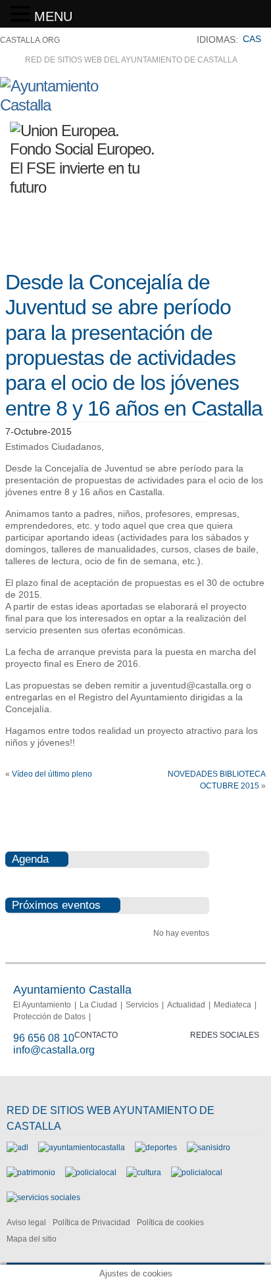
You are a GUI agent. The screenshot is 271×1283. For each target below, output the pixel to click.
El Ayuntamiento (42, 1004)
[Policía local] (90, 1172)
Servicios (142, 1004)
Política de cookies (170, 1222)
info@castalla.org (54, 1049)
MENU (53, 16)
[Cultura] (143, 1172)
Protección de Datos (49, 1016)
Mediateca (232, 1004)
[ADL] (17, 1147)
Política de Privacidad (91, 1222)
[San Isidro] (208, 1147)
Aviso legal (26, 1222)
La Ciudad (98, 1004)
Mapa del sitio (32, 1239)
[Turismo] (196, 1172)
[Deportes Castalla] (156, 1147)
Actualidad (186, 1004)
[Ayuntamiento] (81, 1147)
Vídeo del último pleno (52, 774)
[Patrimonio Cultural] (31, 1172)
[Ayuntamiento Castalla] (72, 105)
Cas (252, 38)
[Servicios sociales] (43, 1197)
